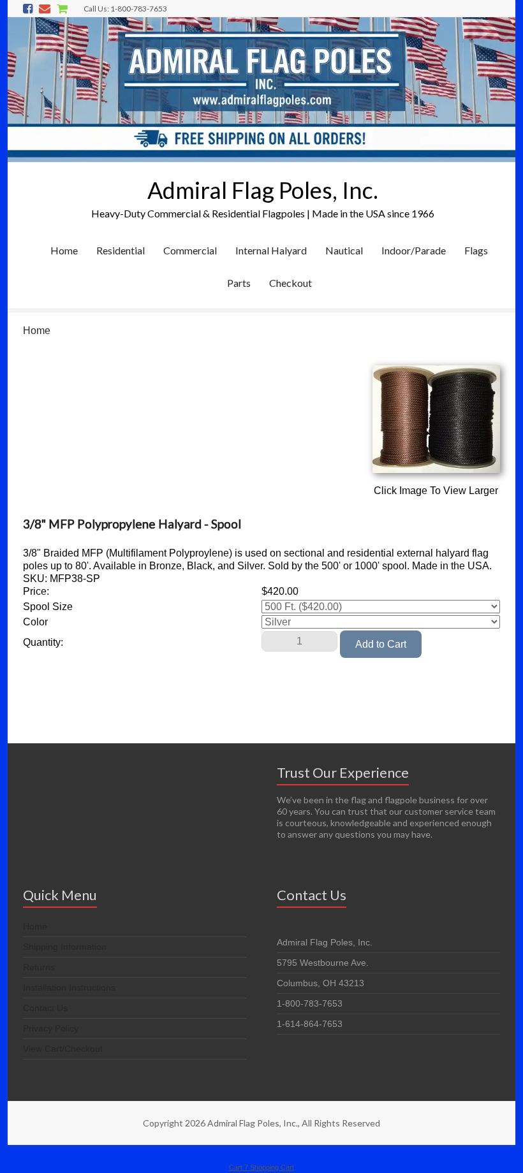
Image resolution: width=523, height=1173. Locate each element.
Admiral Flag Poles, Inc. (262, 190)
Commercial (190, 250)
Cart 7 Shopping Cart (261, 1167)
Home (64, 250)
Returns (39, 967)
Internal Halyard (271, 250)
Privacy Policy (50, 1028)
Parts (239, 283)
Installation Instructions (69, 987)
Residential (120, 250)
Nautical (344, 250)
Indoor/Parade (413, 250)
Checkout (290, 283)
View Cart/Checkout (63, 1049)
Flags (476, 250)
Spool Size (48, 606)
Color (35, 621)
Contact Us (45, 1008)
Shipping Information (65, 947)
